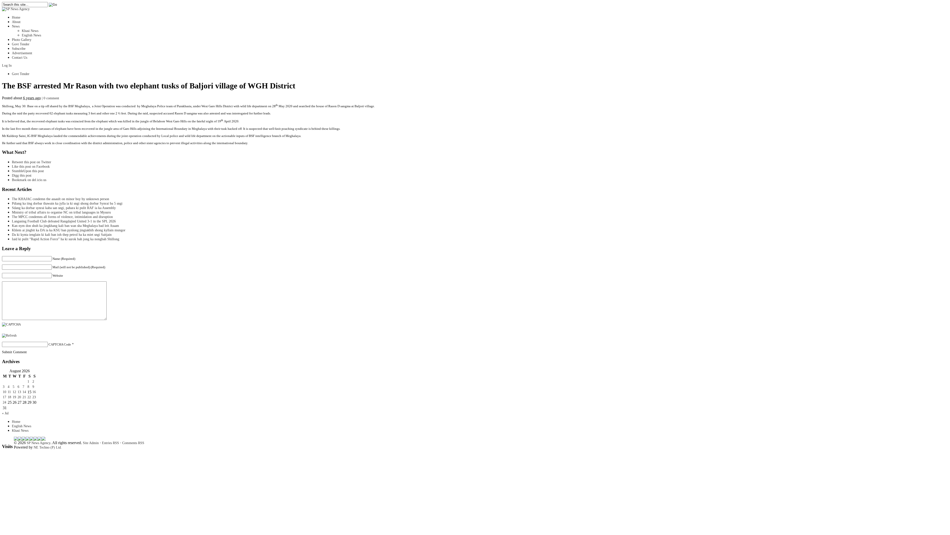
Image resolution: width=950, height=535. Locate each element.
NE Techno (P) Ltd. (48, 447)
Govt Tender (20, 44)
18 (9, 397)
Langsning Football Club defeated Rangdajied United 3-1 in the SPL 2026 (65, 221)
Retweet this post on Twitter (31, 162)
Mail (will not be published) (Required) (78, 267)
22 (29, 397)
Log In (7, 65)
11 (9, 392)
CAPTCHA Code (59, 344)
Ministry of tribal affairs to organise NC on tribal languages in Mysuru (61, 212)
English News (31, 35)
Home (16, 17)
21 (24, 397)
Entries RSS (110, 443)
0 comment (51, 98)
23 (34, 397)
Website (57, 275)
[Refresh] (9, 335)
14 (24, 392)
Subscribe (18, 49)
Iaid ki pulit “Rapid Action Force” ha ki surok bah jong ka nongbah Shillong (66, 239)
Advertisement (22, 53)
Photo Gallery (21, 40)
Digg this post (21, 175)
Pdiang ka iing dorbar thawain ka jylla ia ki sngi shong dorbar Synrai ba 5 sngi (67, 203)
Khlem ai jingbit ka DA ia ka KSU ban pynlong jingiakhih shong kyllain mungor (68, 230)
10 (4, 392)
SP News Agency (38, 443)
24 (4, 402)
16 (34, 392)
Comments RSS (133, 443)
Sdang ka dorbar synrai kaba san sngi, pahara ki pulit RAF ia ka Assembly (64, 208)
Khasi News (30, 31)
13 (19, 392)
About (16, 22)
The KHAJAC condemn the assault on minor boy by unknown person (60, 199)
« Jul (5, 413)
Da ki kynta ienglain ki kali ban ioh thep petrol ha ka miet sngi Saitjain (62, 235)
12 (14, 392)
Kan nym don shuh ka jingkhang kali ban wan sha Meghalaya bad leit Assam (65, 226)
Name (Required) (63, 259)
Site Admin (91, 443)
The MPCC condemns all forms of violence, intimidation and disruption (62, 217)
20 (19, 397)
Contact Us (19, 57)
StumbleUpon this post (28, 171)
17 (4, 397)
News (16, 26)
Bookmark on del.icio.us (29, 180)
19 (14, 397)
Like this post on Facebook (31, 166)
